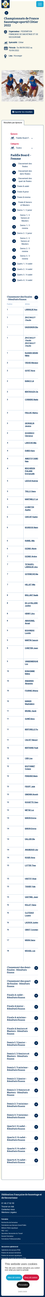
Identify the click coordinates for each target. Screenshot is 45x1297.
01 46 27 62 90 (7, 1203)
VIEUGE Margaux (31, 363)
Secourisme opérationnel (9, 1247)
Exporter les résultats (23, 112)
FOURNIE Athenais (32, 691)
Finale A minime (23, 197)
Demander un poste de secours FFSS (13, 1258)
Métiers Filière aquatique (9, 1228)
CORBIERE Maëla (31, 400)
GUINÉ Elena (30, 719)
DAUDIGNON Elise (32, 327)
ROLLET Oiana (30, 905)
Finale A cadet (23, 186)
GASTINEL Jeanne (32, 897)
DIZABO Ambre (31, 556)
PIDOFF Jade (30, 786)
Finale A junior (23, 192)
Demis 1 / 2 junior (24, 210)
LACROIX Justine (31, 922)
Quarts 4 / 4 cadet (24, 280)
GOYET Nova (30, 371)
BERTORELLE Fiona (32, 729)
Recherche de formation (9, 1222)
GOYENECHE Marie (32, 574)
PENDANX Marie (31, 776)
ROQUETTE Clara (31, 802)
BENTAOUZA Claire (32, 392)
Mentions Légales (9, 1212)
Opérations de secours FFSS (10, 1250)
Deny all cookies (30, 1277)
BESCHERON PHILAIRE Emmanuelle (30, 471)
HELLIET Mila (30, 585)
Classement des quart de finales (25, 179)
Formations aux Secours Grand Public (13, 1225)
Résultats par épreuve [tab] (13, 122)
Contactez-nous (8, 1209)
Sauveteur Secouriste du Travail (12, 1233)
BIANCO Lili (29, 381)
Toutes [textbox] (19, 148)
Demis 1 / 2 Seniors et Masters (25, 218)
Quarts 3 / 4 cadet (24, 275)
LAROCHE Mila (30, 443)
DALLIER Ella (30, 839)
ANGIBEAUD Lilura (32, 850)
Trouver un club (7, 1206)
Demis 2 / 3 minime (25, 249)
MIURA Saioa (30, 940)
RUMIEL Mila (30, 541)
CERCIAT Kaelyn (31, 517)
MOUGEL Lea (30, 951)
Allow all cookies (14, 1277)
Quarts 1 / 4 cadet (24, 264)
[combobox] (24, 138)
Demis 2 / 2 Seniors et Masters (25, 241)
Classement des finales (25, 165)
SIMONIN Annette (32, 794)
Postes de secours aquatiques (11, 1255)
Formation (4, 1219)
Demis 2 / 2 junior (24, 233)
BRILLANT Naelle (31, 595)
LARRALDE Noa (31, 310)
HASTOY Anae (30, 879)
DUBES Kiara (30, 451)
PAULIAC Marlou (31, 413)
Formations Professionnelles (11, 1239)
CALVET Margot (31, 740)
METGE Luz (29, 810)
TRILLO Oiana (30, 491)
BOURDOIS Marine (32, 527)
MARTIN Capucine (32, 640)
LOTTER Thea (30, 865)
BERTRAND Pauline (32, 748)
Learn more (22, 1291)
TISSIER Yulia (30, 886)
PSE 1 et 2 (4, 1231)
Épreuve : (14, 134)
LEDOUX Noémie (31, 481)
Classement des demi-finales (25, 172)
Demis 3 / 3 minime (25, 257)
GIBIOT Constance (32, 930)
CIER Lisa (28, 758)
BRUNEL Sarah (30, 711)
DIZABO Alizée (30, 549)
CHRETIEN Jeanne (32, 648)
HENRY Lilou (30, 613)
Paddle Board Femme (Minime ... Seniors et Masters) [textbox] (24, 138)
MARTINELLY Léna (32, 499)
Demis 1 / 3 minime (25, 226)
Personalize (23, 1285)
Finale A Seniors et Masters (25, 203)
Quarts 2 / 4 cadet (24, 269)
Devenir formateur (7, 1236)
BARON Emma (30, 818)
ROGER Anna (30, 858)
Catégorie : (15, 144)
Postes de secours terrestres (11, 1253)
